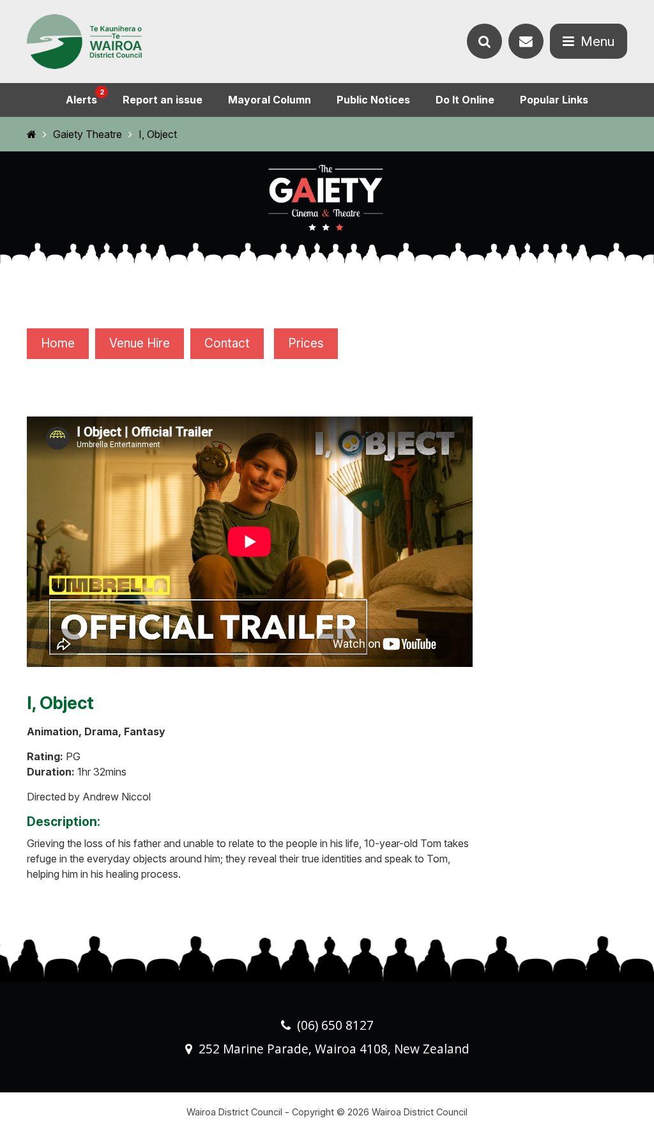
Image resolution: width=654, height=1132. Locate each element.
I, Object (158, 134)
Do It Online (465, 99)
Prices (306, 343)
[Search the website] (484, 41)
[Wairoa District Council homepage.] (84, 42)
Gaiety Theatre (87, 134)
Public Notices (373, 99)
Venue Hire (139, 343)
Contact (227, 343)
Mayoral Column (269, 99)
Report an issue (162, 99)
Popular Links (554, 99)
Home (58, 343)
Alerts (85, 97)
